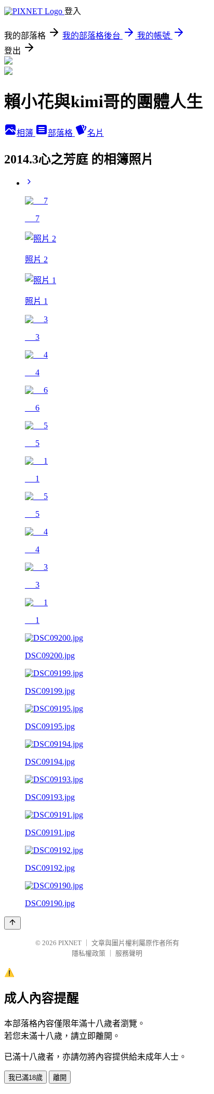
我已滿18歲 (25, 1078)
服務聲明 (128, 953)
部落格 (61, 133)
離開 (59, 1078)
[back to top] (12, 923)
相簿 (26, 133)
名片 (95, 133)
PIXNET (70, 943)
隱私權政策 (88, 953)
